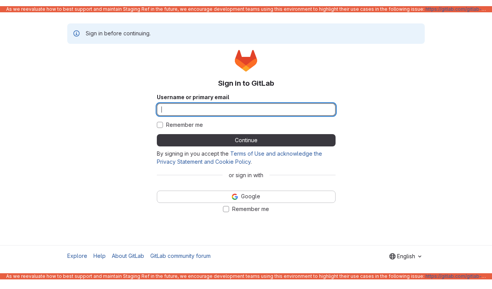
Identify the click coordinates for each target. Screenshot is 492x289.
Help (99, 255)
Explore (77, 255)
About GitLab (128, 255)
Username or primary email (193, 97)
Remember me (184, 125)
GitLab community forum (180, 255)
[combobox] (405, 256)
